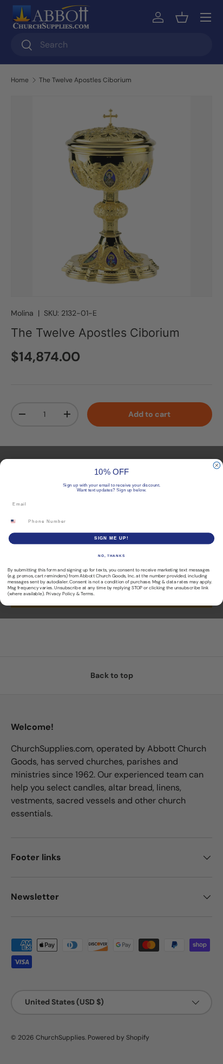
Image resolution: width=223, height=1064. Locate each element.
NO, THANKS (111, 555)
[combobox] (16, 521)
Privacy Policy (60, 594)
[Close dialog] (216, 465)
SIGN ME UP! (111, 538)
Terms (87, 594)
